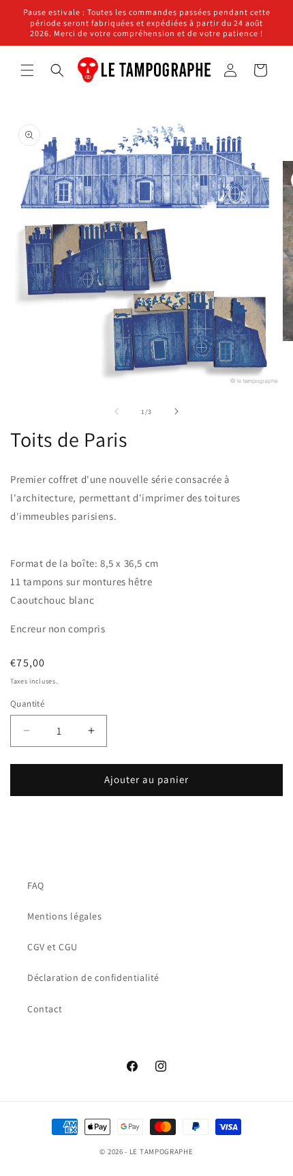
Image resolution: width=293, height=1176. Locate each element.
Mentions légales (64, 916)
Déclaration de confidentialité (93, 977)
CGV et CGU (52, 947)
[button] (27, 70)
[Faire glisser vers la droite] (176, 411)
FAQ (35, 885)
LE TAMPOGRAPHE (161, 1151)
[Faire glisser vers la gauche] (117, 411)
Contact (44, 1009)
